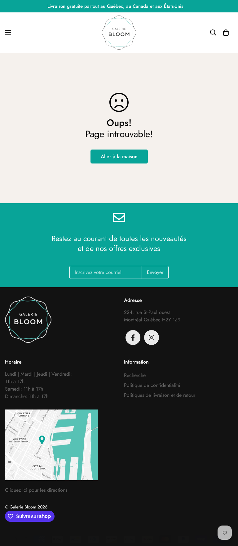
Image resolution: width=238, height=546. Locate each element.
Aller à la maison (119, 156)
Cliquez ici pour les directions (36, 490)
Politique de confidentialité (152, 385)
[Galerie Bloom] (119, 32)
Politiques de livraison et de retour (159, 395)
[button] (226, 32)
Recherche (135, 375)
